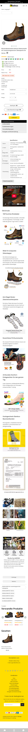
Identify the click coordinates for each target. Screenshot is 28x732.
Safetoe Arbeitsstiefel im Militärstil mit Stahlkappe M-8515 (8, 620)
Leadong (14, 718)
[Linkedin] (8, 670)
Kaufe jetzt (12, 105)
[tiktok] (22, 670)
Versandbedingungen (8, 129)
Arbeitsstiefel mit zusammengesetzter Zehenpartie (11, 587)
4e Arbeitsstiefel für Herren (8, 600)
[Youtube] (13, 670)
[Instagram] (15, 670)
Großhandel (14, 117)
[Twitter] (10, 670)
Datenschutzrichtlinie (14, 686)
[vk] (20, 670)
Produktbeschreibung (8, 121)
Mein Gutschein (14, 681)
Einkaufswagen (14, 685)
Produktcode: (4, 85)
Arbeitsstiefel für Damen (8, 595)
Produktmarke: (4, 81)
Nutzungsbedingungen (14, 690)
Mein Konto (14, 680)
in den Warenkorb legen (13, 109)
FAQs (14, 678)
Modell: (3, 78)
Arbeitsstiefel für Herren (8, 590)
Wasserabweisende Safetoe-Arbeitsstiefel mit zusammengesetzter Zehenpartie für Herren (7, 647)
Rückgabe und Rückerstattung (10, 131)
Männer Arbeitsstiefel (7, 598)
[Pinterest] (18, 670)
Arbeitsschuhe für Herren (8, 593)
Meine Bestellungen (14, 683)
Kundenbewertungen (7, 126)
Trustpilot (3, 606)
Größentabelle (6, 124)
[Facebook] (5, 670)
